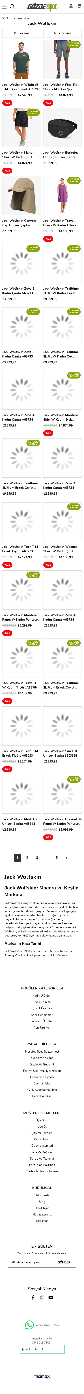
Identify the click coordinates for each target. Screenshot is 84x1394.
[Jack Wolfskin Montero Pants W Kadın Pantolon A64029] (21, 590)
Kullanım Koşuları (42, 1058)
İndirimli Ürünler (42, 1021)
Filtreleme (64, 33)
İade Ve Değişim (42, 1152)
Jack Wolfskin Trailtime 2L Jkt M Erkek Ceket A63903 (20, 485)
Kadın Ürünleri (42, 996)
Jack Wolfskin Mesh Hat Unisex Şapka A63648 (20, 821)
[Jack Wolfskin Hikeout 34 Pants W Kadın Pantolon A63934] (62, 794)
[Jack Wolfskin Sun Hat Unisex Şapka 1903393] (62, 726)
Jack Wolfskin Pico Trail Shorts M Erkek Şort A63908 (61, 87)
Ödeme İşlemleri (42, 1146)
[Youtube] (51, 1297)
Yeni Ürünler (42, 1028)
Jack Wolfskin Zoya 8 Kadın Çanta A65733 (18, 290)
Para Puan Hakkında (42, 1165)
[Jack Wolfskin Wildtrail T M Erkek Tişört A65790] (21, 59)
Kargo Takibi (42, 1139)
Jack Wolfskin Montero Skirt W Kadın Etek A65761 (60, 417)
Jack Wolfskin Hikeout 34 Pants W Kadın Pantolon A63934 (62, 821)
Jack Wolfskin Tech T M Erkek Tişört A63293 (20, 549)
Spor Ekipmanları (42, 1015)
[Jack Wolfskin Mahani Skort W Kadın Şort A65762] (21, 127)
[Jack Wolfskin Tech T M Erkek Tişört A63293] (21, 522)
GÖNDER (64, 1263)
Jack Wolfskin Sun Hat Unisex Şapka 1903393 (60, 753)
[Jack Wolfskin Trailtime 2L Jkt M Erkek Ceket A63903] (21, 458)
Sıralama (23, 33)
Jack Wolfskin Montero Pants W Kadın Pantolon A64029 (21, 617)
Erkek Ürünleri (42, 1002)
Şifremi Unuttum (42, 1133)
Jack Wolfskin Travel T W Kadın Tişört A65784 (20, 685)
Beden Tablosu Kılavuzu (42, 1171)
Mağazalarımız (42, 1215)
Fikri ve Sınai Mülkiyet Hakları (42, 1071)
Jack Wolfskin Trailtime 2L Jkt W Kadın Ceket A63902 (61, 290)
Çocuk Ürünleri (42, 1008)
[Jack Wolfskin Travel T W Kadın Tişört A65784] (21, 658)
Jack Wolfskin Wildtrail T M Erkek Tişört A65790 (20, 87)
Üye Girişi (42, 1120)
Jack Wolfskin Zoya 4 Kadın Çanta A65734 (18, 417)
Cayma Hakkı (42, 1084)
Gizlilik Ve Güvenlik (42, 1065)
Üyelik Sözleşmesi (42, 1077)
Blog (42, 1202)
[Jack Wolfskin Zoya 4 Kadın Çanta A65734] (21, 390)
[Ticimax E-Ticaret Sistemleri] (42, 1377)
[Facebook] (33, 1297)
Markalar (42, 1221)
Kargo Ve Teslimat (42, 1159)
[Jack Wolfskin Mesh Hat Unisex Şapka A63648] (21, 794)
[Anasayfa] (7, 18)
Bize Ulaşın (42, 1208)
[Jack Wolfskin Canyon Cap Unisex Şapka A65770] (21, 195)
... (47, 857)
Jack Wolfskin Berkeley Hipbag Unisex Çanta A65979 (60, 155)
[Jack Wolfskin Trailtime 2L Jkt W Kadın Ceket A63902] (62, 263)
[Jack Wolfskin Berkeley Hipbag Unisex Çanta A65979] (62, 127)
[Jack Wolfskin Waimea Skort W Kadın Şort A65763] (62, 522)
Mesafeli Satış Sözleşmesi (42, 1052)
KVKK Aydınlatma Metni (42, 1090)
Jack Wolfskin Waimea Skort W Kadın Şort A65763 (60, 549)
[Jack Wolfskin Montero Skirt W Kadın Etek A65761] (62, 390)
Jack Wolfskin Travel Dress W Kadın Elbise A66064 (59, 223)
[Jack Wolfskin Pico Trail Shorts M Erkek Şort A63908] (62, 59)
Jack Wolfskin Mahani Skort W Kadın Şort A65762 (18, 155)
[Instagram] (42, 1297)
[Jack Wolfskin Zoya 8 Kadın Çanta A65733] (21, 263)
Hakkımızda (42, 1195)
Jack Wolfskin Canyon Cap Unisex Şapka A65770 (19, 223)
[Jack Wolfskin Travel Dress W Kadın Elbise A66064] (62, 195)
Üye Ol (42, 1127)
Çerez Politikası (42, 1096)
